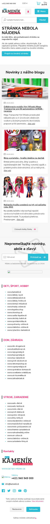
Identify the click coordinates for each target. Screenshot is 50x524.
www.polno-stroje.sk (16, 415)
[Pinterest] (25, 491)
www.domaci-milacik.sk (17, 304)
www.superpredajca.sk (16, 366)
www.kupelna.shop (15, 309)
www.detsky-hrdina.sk (16, 301)
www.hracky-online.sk (16, 306)
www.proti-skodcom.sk (17, 361)
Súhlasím (33, 509)
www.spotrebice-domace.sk (19, 369)
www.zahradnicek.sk (15, 378)
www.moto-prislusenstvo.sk (19, 426)
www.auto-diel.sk (14, 403)
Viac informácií (37, 501)
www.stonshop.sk (14, 312)
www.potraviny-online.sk (17, 324)
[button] (25, 383)
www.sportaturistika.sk (16, 321)
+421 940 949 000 (9, 4)
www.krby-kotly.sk (15, 418)
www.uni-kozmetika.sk (16, 375)
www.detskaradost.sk (16, 298)
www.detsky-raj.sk (15, 295)
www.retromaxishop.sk (17, 364)
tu (35, 518)
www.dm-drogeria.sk (16, 346)
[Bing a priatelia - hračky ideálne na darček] (25, 140)
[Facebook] (4, 491)
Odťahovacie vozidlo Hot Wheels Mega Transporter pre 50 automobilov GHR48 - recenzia (23, 109)
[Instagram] (15, 491)
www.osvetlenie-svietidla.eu (19, 372)
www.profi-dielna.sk (15, 412)
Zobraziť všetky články (23, 229)
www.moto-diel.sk (15, 409)
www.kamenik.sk (14, 292)
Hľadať (42, 20)
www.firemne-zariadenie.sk (18, 429)
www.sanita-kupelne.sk (17, 315)
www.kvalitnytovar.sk (16, 349)
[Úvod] (11, 11)
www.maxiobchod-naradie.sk (19, 424)
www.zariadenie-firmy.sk (17, 441)
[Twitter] (10, 491)
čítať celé (31, 124)
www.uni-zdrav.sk (14, 435)
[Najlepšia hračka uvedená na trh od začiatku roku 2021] (25, 187)
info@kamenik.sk (12, 484)
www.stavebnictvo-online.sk (19, 421)
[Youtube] (21, 491)
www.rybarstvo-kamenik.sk (18, 330)
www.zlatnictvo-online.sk (17, 327)
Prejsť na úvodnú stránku (16, 53)
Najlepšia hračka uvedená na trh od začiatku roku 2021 (25, 206)
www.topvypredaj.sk (15, 355)
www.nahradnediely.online (18, 432)
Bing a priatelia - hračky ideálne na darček (24, 158)
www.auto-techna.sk (15, 406)
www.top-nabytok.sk (16, 358)
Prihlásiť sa (36, 257)
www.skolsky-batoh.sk (16, 318)
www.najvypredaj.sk (15, 352)
